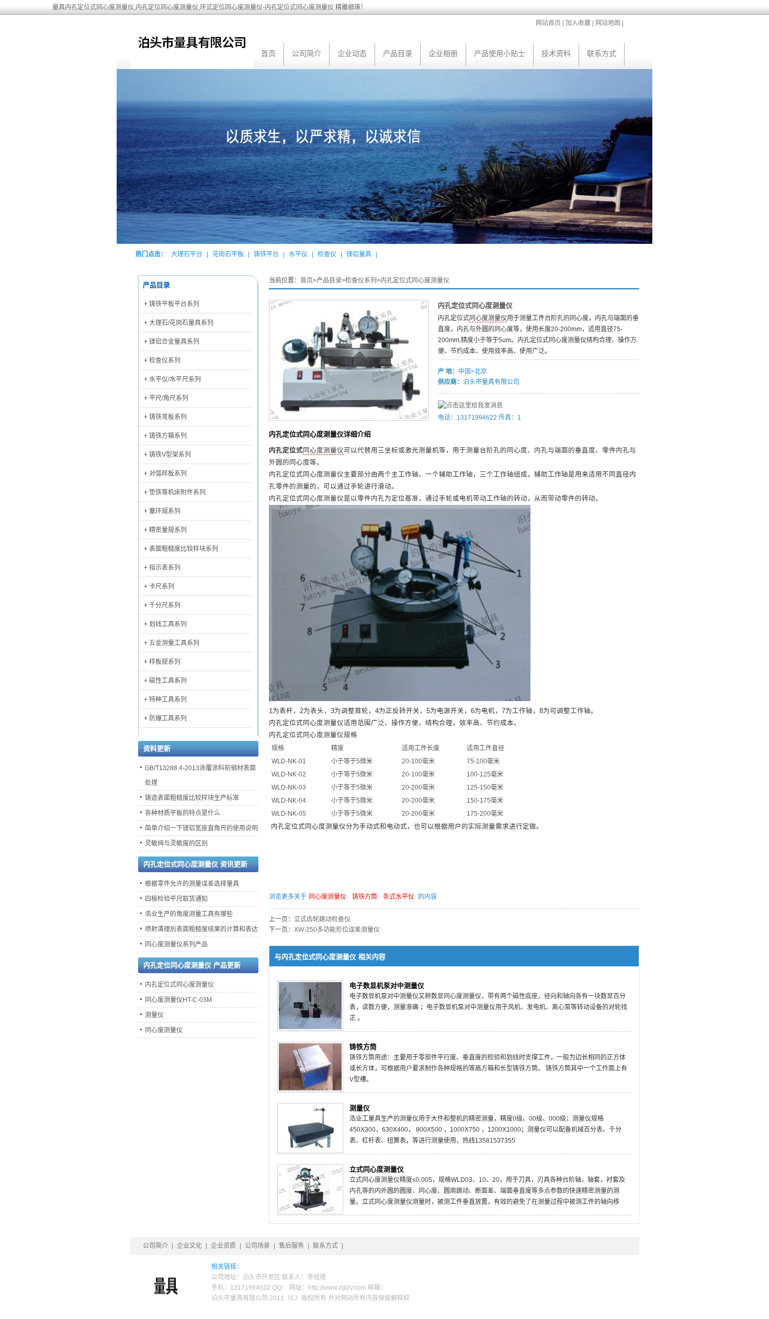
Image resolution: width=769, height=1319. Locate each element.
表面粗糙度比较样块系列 (183, 549)
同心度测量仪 (488, 318)
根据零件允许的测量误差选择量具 (192, 883)
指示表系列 (164, 567)
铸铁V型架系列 (170, 454)
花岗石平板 (228, 254)
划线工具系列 (168, 624)
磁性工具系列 (168, 680)
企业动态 (352, 53)
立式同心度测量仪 (376, 1169)
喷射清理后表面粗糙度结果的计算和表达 (201, 929)
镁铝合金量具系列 (174, 341)
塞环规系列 (164, 511)
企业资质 (223, 1245)
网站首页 (548, 23)
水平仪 (298, 254)
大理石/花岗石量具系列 (181, 322)
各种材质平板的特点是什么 (182, 813)
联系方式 (601, 53)
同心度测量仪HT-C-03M (178, 1000)
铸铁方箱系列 (168, 435)
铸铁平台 (266, 254)
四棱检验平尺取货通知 (176, 899)
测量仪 (359, 1108)
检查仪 (327, 254)
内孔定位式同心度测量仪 (414, 280)
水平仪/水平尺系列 (175, 379)
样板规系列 (164, 662)
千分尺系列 (164, 605)
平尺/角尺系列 (168, 398)
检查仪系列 (361, 280)
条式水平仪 (398, 896)
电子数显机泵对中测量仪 (386, 985)
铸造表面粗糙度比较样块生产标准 (192, 798)
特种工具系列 (168, 699)
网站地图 (607, 23)
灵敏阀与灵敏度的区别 (176, 843)
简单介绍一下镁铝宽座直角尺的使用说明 (201, 828)
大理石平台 (186, 254)
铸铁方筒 (364, 896)
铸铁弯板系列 (168, 417)
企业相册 (443, 53)
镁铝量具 (358, 254)
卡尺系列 (161, 586)
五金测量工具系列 (174, 643)
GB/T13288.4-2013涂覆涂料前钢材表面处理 (200, 775)
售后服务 (291, 1245)
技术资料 (556, 53)
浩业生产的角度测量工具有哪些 (189, 914)
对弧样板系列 (168, 473)
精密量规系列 (168, 530)
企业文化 (189, 1245)
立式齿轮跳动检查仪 (322, 919)
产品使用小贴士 (499, 53)
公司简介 (306, 53)
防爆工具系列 (168, 718)
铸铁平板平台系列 (174, 304)
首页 (268, 53)
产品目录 (397, 53)
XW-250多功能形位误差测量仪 (337, 929)
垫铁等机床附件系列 (177, 492)
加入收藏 (578, 23)
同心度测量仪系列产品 (176, 944)
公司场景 (257, 1245)
